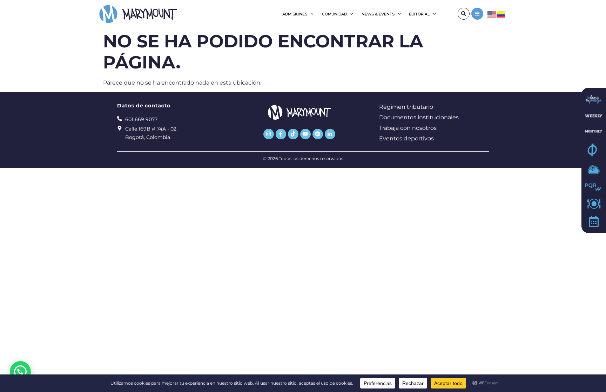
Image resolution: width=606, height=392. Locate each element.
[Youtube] (305, 134)
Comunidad (334, 14)
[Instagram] (268, 134)
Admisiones (294, 14)
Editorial (419, 14)
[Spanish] (501, 14)
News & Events (378, 14)
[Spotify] (317, 134)
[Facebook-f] (281, 134)
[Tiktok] (293, 134)
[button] (20, 371)
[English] (492, 14)
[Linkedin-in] (330, 134)
